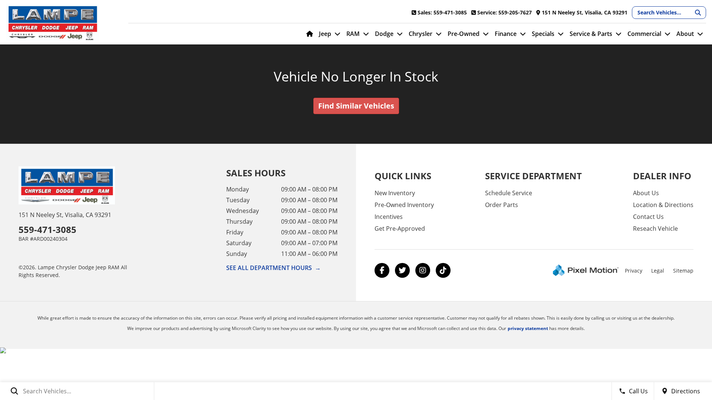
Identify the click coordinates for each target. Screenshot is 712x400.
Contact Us (648, 217)
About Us (646, 193)
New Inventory (395, 193)
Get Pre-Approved (400, 228)
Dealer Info (662, 176)
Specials (543, 34)
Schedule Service (508, 193)
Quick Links (403, 176)
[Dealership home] (61, 22)
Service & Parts (591, 34)
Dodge (384, 34)
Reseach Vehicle (655, 228)
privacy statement (528, 328)
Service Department (533, 176)
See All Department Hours (273, 268)
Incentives (389, 217)
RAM (353, 34)
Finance (506, 34)
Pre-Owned (463, 34)
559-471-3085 (47, 229)
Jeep (325, 34)
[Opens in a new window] (382, 270)
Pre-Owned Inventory (404, 205)
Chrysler (420, 34)
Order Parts (501, 205)
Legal (657, 270)
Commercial (644, 34)
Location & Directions (663, 205)
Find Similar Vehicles (356, 106)
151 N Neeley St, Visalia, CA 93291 (65, 215)
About (685, 34)
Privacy (633, 270)
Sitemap (683, 270)
